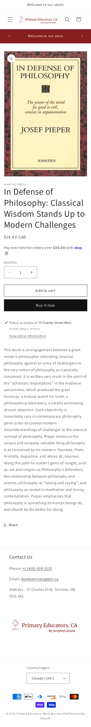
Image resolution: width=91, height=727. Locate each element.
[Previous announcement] (9, 36)
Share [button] (13, 524)
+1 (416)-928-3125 (37, 568)
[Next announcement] (82, 36)
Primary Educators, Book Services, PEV (42, 713)
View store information (27, 335)
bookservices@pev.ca (40, 578)
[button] (10, 19)
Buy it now (45, 305)
